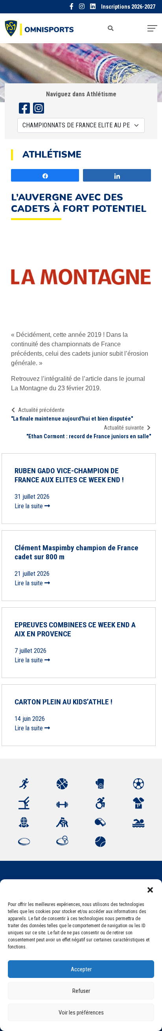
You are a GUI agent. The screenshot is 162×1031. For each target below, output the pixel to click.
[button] (150, 889)
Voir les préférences (81, 1012)
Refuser (81, 990)
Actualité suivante (124, 428)
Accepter (81, 969)
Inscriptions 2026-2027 (128, 7)
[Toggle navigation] (152, 28)
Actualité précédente (41, 410)
